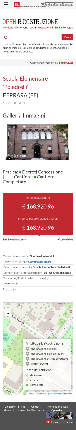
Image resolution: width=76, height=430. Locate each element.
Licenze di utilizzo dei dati (31, 410)
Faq (23, 406)
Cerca (67, 37)
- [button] (8, 313)
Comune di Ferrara (39, 261)
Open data (57, 410)
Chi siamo (10, 406)
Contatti (36, 406)
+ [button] (8, 307)
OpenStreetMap (54, 393)
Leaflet (31, 393)
